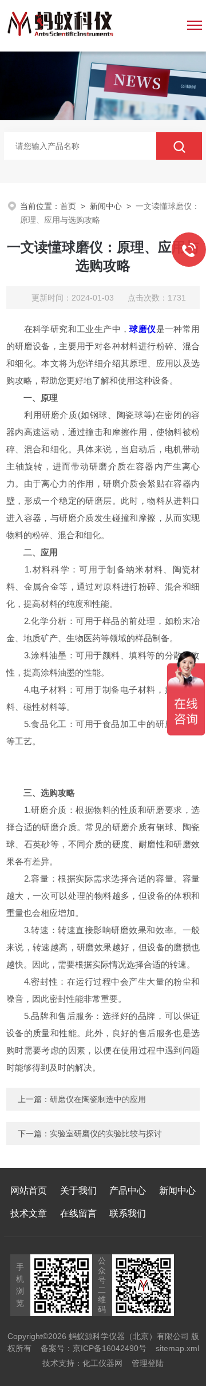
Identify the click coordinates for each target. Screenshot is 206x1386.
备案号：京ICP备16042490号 (93, 1348)
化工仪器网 (102, 1363)
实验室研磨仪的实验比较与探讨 (106, 1133)
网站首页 (28, 1190)
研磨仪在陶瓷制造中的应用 (98, 1099)
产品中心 (127, 1190)
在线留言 (78, 1213)
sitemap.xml (177, 1348)
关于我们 (78, 1190)
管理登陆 (148, 1363)
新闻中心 (106, 206)
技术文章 (28, 1213)
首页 (68, 206)
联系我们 (127, 1213)
